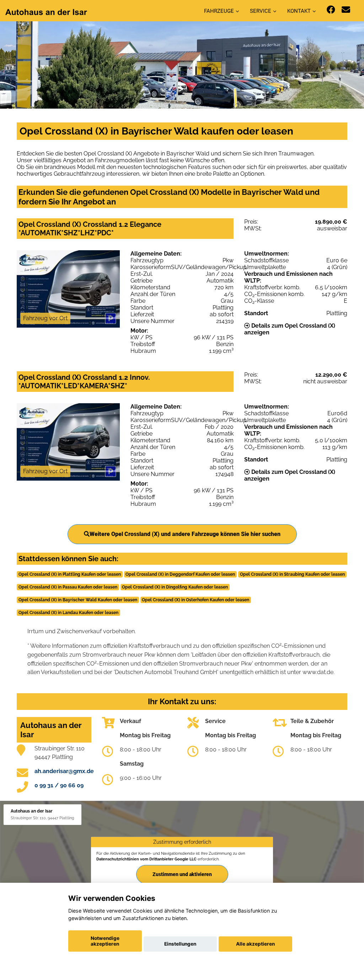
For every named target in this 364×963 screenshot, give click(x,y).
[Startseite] (46, 11)
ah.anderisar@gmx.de (64, 771)
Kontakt (299, 11)
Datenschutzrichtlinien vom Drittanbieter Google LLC (146, 859)
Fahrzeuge (219, 11)
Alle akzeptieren (255, 944)
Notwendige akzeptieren (105, 941)
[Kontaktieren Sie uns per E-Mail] (346, 10)
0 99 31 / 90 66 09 (59, 785)
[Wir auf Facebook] (331, 10)
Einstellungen (180, 944)
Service (260, 11)
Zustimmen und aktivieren (182, 874)
